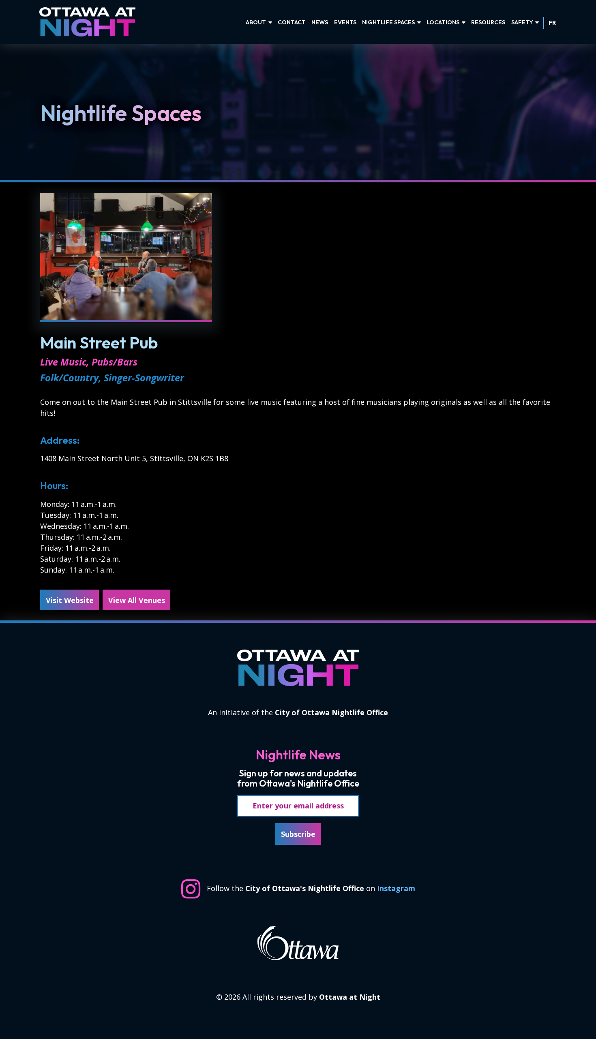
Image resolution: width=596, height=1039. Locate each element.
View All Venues (136, 600)
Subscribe (298, 834)
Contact (292, 22)
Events (345, 22)
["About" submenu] (270, 22)
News (319, 22)
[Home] (92, 22)
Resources (488, 22)
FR (552, 22)
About (256, 22)
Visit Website (70, 600)
